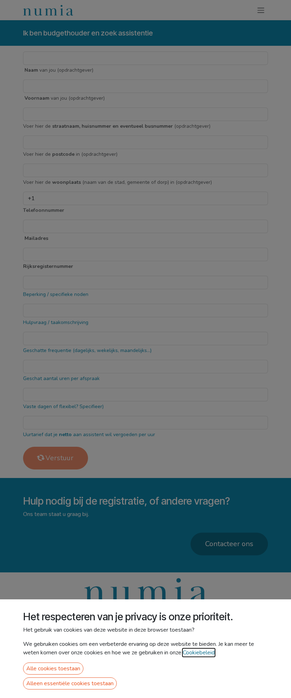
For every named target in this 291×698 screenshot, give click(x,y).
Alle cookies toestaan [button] (53, 668)
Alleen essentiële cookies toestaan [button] (70, 683)
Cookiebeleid (199, 652)
